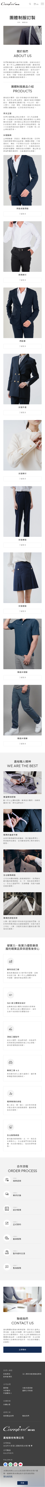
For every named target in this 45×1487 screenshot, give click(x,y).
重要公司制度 (27, 1391)
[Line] (10, 1464)
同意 (22, 1483)
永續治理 (6, 1404)
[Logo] (10, 4)
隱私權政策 (8, 1476)
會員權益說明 (8, 1416)
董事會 (6, 1388)
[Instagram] (15, 1464)
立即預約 (22, 1350)
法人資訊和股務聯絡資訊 (31, 1374)
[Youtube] (20, 1464)
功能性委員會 (27, 1388)
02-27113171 (8, 1453)
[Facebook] (5, 1464)
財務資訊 (6, 1374)
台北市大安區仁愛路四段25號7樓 (16, 1446)
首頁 (18, 22)
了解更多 (22, 214)
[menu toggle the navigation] (42, 4)
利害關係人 (7, 1393)
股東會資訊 (7, 1377)
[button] (30, 4)
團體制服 (25, 22)
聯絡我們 (25, 1416)
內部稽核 (6, 1391)
